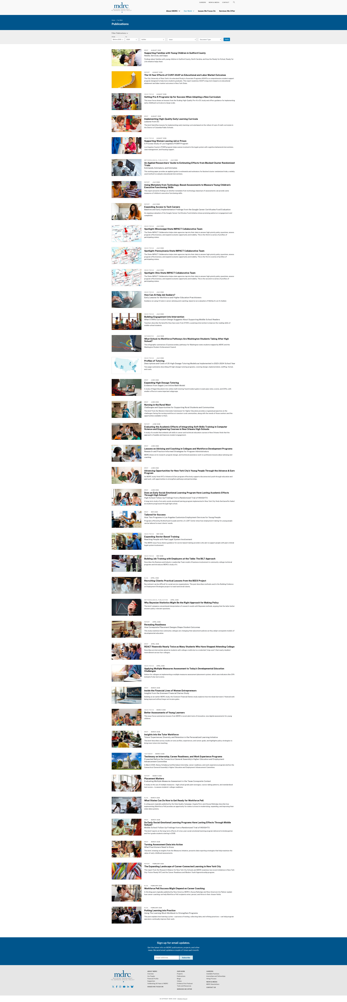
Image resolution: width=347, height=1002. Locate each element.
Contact (225, 2)
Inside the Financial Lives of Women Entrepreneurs (170, 690)
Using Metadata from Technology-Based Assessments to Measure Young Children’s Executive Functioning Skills (187, 186)
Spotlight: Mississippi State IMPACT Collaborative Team (173, 229)
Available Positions (212, 974)
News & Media (214, 2)
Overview (150, 974)
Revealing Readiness (155, 624)
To (126, 37)
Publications (181, 976)
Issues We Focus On (207, 11)
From (113, 37)
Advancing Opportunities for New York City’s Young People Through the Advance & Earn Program (189, 471)
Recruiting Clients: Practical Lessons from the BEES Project (175, 580)
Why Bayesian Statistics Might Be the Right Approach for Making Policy (181, 602)
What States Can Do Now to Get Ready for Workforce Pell (174, 800)
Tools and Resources (184, 986)
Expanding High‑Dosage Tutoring (161, 382)
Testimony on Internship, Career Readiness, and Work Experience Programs (183, 756)
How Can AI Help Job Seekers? (159, 295)
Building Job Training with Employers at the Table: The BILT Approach (179, 558)
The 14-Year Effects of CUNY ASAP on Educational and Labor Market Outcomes (185, 75)
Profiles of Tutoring (154, 361)
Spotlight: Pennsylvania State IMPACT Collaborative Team (174, 251)
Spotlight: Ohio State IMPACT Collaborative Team (169, 273)
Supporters (151, 981)
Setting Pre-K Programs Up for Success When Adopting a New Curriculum (182, 97)
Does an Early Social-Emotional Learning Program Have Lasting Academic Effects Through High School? (186, 493)
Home (113, 20)
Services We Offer (227, 11)
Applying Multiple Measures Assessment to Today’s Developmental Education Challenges (184, 669)
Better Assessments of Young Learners (164, 712)
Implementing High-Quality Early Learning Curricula (171, 119)
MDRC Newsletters (212, 984)
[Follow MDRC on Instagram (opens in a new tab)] (120, 986)
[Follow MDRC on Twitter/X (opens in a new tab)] (113, 986)
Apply (227, 39)
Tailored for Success (155, 514)
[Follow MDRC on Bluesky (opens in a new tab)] (132, 986)
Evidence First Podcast (185, 983)
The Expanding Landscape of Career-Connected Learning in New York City (182, 866)
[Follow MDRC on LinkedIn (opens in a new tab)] (128, 986)
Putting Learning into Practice (159, 910)
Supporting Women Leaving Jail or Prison (165, 141)
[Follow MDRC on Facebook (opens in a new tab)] (116, 986)
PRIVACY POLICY (182, 998)
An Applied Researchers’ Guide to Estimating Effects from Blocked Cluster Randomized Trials (189, 164)
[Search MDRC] (234, 2)
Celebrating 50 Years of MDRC (157, 983)
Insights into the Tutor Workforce (161, 734)
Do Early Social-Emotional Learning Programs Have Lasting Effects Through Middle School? (187, 823)
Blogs (179, 979)
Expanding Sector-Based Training (161, 536)
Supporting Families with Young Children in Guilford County (175, 53)
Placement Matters (154, 778)
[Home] (124, 7)
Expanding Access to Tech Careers (162, 207)
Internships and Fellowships (215, 976)
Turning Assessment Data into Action (163, 844)
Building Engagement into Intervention (164, 317)
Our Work (188, 11)
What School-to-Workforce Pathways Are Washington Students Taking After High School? (186, 340)
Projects (180, 974)
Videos (179, 981)
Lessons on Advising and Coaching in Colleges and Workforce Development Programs (188, 448)
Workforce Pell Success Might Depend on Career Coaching (174, 888)
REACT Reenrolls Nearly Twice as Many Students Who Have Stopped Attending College (189, 646)
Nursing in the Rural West (157, 404)
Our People (151, 976)
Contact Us (211, 987)
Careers (202, 2)
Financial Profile (152, 979)
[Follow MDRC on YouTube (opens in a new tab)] (124, 986)
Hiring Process (211, 979)
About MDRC (172, 11)
